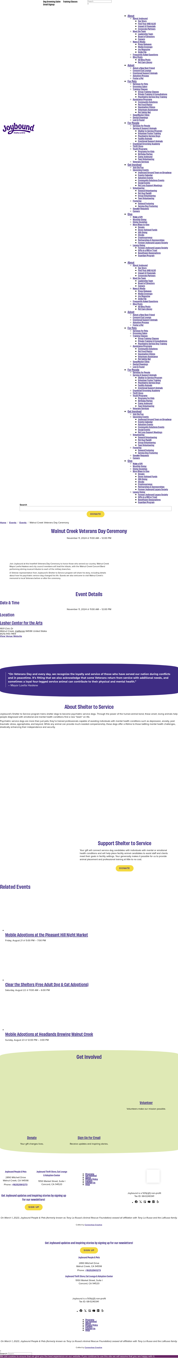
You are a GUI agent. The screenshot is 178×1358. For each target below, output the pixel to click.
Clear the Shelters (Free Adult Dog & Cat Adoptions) (46, 984)
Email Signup (49, 4)
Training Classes (70, 1)
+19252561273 (19, 1184)
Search (23, 504)
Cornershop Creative (93, 1224)
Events (12, 522)
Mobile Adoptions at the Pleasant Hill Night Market (46, 934)
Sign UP (33, 1207)
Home (3, 522)
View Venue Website (11, 636)
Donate (124, 868)
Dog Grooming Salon (52, 1)
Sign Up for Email (89, 1137)
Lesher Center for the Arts (21, 622)
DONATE (95, 514)
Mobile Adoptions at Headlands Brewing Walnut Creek (49, 1034)
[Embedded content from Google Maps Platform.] (120, 636)
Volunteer (146, 1102)
